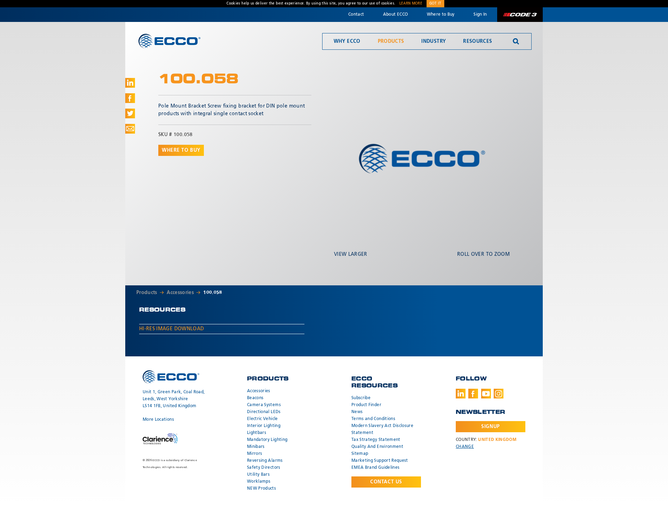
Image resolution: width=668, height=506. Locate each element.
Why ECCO (347, 41)
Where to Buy (441, 15)
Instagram (498, 393)
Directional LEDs (264, 412)
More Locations (158, 420)
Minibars (256, 447)
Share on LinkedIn (130, 83)
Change (465, 447)
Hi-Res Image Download (171, 328)
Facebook (473, 393)
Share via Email (130, 129)
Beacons (255, 398)
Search (516, 41)
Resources (477, 41)
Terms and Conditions (373, 419)
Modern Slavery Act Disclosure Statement (382, 429)
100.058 (212, 292)
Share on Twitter (130, 113)
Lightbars (256, 433)
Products (391, 41)
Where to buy (181, 150)
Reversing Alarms (265, 461)
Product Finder (366, 405)
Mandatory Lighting (267, 440)
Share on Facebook (130, 98)
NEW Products (261, 489)
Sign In (480, 15)
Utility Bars (258, 475)
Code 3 (520, 15)
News (357, 412)
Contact (356, 15)
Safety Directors (263, 468)
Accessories (180, 292)
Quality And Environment (377, 447)
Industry (433, 41)
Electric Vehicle (262, 419)
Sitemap (359, 454)
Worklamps (258, 482)
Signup (490, 426)
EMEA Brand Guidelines (375, 468)
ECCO (169, 41)
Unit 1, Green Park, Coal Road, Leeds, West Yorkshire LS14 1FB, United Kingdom (174, 399)
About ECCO (395, 15)
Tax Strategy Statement (375, 440)
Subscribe (361, 398)
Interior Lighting (263, 426)
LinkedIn (461, 393)
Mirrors (254, 454)
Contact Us (386, 482)
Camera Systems (264, 405)
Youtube (486, 393)
